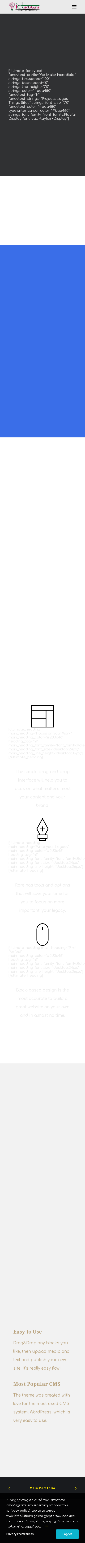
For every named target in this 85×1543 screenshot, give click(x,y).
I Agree (67, 1534)
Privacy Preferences (20, 1534)
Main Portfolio (42, 1488)
